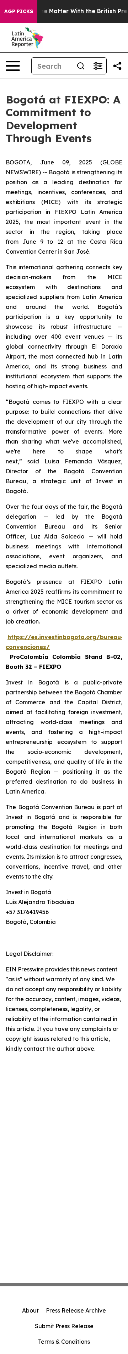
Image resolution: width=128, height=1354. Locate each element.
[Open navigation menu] (13, 66)
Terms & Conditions (64, 1341)
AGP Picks (18, 11)
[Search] (80, 66)
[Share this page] (117, 66)
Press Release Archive (76, 1310)
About (30, 1310)
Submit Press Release (64, 1326)
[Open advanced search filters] (97, 66)
